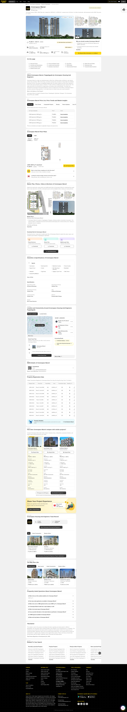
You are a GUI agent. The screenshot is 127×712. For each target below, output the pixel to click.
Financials (28, 674)
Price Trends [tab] (38, 104)
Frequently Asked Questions (31, 676)
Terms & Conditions (29, 685)
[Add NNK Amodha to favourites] (41, 570)
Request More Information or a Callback (89, 53)
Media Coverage (29, 673)
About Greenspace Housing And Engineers (50, 527)
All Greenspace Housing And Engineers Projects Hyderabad (50, 555)
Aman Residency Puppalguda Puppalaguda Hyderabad (78, 650)
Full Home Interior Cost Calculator (77, 687)
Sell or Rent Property (113, 1)
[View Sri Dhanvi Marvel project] (67, 442)
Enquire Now (36, 452)
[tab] (36, 139)
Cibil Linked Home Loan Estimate (65, 42)
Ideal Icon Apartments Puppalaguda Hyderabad (78, 649)
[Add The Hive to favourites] (57, 537)
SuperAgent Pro (59, 686)
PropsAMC (43, 683)
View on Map (57, 356)
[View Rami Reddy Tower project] (51, 442)
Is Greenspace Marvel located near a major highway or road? (41, 606)
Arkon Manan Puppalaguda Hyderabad (36, 650)
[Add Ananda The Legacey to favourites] (73, 570)
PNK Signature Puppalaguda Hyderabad (36, 652)
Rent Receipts (73, 683)
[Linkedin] (81, 704)
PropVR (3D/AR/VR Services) (61, 678)
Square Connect (59, 673)
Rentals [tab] (58, 104)
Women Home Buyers (90, 684)
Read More (29, 226)
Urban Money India (44, 674)
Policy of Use (28, 686)
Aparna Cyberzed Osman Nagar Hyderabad (99, 658)
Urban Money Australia (45, 676)
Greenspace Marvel (32, 448)
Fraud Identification (29, 688)
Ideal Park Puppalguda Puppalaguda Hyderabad (57, 650)
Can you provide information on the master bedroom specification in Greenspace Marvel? (47, 611)
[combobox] (41, 351)
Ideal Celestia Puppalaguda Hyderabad (57, 658)
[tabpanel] (39, 203)
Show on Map (41, 325)
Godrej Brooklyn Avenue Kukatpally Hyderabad (99, 649)
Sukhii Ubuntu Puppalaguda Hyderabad (57, 654)
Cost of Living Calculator (75, 676)
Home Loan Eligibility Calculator (77, 686)
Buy (17, 1)
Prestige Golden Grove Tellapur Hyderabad (99, 650)
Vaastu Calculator (74, 674)
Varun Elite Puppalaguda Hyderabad (77, 656)
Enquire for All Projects (43, 492)
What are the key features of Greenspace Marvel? (39, 617)
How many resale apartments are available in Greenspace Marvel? (42, 601)
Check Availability (64, 114)
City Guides (88, 676)
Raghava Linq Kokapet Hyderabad (98, 654)
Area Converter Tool (75, 689)
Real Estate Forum (89, 673)
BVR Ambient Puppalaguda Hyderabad (57, 656)
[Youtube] (84, 704)
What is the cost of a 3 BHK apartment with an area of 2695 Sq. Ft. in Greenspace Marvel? (47, 603)
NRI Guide (88, 683)
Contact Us (28, 679)
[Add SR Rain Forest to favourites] (57, 570)
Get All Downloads (52, 251)
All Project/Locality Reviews (76, 679)
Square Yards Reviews (30, 678)
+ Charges (41, 41)
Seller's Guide (88, 679)
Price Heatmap (74, 669)
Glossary (88, 671)
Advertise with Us (59, 679)
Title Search (73, 673)
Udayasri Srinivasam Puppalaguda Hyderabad (57, 652)
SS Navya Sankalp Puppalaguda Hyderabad (57, 649)
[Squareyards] (3, 1)
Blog (87, 669)
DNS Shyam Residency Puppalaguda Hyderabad (36, 656)
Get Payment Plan (70, 165)
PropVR (42, 681)
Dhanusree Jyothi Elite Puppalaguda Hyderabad (36, 649)
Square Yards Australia (45, 673)
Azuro (42, 679)
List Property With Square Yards (62, 671)
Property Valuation (74, 671)
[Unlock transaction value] (62, 387)
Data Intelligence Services (61, 683)
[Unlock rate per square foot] (69, 387)
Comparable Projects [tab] (48, 104)
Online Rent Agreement (75, 681)
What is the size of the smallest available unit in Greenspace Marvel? (43, 595)
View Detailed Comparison (58, 492)
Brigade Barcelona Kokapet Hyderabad (99, 656)
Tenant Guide (88, 681)
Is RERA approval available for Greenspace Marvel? (39, 614)
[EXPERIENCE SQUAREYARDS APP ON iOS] (91, 697)
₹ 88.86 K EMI (40, 166)
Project (24, 1)
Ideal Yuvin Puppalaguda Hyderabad (35, 654)
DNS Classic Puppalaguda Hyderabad (36, 658)
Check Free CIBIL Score (75, 684)
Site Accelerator (59, 676)
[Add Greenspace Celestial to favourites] (41, 537)
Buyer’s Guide (89, 678)
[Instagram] (87, 704)
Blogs (29, 1)
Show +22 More (30, 277)
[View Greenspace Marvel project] (35, 442)
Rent (21, 1)
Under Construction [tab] (36, 533)
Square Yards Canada (45, 669)
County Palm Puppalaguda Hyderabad (78, 652)
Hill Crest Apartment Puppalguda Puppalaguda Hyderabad (78, 654)
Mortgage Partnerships (60, 684)
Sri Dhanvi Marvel (64, 448)
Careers (27, 671)
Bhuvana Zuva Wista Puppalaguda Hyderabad (78, 658)
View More (78, 49)
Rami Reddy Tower (48, 448)
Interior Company (44, 678)
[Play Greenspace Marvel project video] (88, 33)
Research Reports (89, 674)
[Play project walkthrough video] (63, 208)
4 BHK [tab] (35, 135)
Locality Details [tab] (43, 313)
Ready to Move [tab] (47, 533)
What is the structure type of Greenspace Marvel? (39, 609)
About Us (27, 669)
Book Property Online (45, 684)
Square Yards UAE (44, 671)
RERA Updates (68, 47)
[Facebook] (79, 704)
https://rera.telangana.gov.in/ (41, 369)
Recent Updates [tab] (66, 104)
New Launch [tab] (41, 566)
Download (35, 246)
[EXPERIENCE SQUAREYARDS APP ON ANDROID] (82, 697)
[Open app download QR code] (124, 9)
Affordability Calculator (75, 678)
